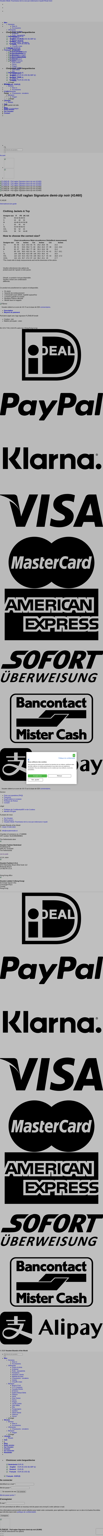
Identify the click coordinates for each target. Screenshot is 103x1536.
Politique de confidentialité (67, 758)
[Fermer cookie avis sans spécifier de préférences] (74, 755)
